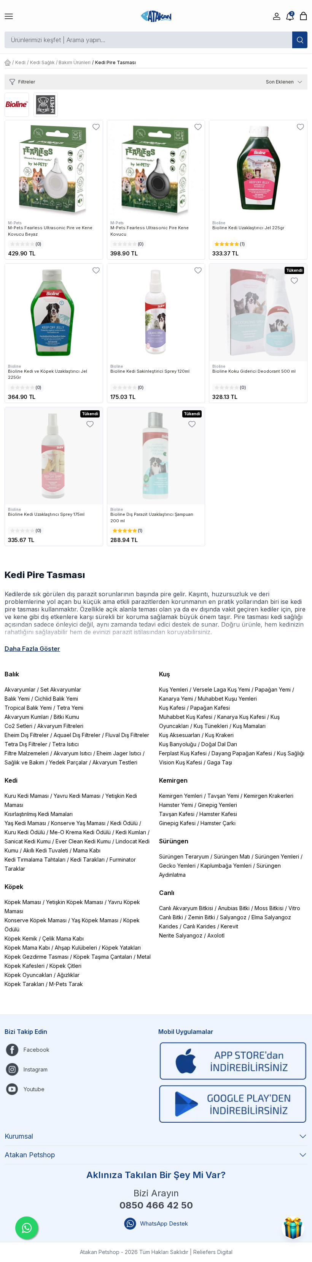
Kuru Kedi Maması (27, 795)
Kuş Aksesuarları (179, 735)
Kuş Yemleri (173, 689)
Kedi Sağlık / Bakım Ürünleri (60, 62)
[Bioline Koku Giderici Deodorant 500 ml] (258, 312)
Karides (168, 926)
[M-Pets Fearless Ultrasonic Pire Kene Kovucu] (156, 169)
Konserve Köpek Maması (36, 920)
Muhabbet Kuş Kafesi (185, 717)
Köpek (14, 886)
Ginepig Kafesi (177, 823)
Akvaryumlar (20, 689)
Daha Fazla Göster (32, 648)
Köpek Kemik (21, 938)
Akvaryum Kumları (27, 717)
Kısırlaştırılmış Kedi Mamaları (39, 814)
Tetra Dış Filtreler (26, 744)
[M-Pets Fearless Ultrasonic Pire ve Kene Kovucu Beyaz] (54, 169)
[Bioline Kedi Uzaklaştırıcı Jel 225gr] (258, 169)
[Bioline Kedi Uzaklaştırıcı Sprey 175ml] (54, 456)
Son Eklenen (280, 82)
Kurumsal (19, 1136)
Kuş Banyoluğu (177, 744)
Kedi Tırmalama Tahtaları (35, 859)
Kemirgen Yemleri (180, 795)
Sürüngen (173, 841)
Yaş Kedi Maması (25, 823)
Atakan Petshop (30, 1155)
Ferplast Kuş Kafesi (183, 753)
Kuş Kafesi (172, 707)
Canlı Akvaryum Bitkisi (186, 908)
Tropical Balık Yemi (28, 707)
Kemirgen (173, 780)
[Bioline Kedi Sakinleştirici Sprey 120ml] (156, 312)
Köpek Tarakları (24, 984)
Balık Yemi (17, 698)
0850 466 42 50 (156, 1205)
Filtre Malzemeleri (27, 753)
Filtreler (26, 82)
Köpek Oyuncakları (28, 975)
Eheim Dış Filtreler (27, 735)
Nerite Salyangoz (180, 935)
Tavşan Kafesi (176, 814)
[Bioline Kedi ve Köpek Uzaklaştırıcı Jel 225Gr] (54, 312)
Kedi (20, 62)
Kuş (164, 674)
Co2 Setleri (18, 726)
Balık (12, 674)
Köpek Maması (23, 902)
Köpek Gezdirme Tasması (36, 956)
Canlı (166, 892)
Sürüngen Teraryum (184, 856)
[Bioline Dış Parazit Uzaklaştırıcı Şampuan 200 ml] (156, 456)
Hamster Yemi (176, 805)
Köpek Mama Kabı (27, 947)
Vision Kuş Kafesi (180, 762)
